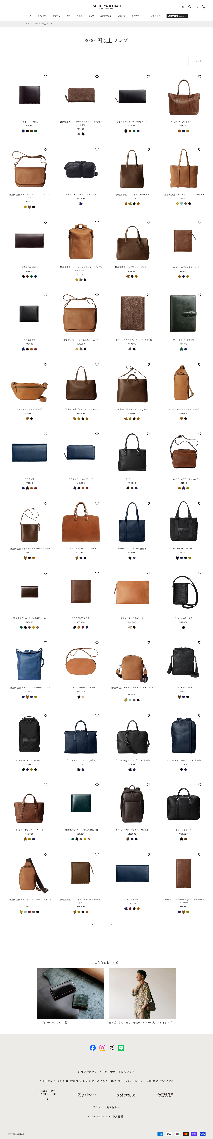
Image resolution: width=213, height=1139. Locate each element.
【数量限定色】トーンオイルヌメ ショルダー (81, 340)
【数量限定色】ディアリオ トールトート (132, 194)
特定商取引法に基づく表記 (99, 1081)
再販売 (79, 16)
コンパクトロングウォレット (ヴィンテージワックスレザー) (183, 901)
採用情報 (75, 1081)
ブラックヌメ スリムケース (132, 618)
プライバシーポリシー (131, 1081)
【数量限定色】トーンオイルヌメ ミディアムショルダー (29, 196)
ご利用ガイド (47, 1081)
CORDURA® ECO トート (183, 549)
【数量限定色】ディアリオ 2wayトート (132, 409)
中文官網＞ (119, 1116)
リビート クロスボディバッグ (29, 409)
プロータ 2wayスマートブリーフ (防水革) (132, 760)
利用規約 (152, 1081)
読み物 (91, 16)
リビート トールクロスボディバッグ (183, 409)
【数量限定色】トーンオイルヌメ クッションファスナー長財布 (81, 123)
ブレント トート (132, 479)
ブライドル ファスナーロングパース (132, 122)
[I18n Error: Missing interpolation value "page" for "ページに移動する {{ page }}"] (120, 924)
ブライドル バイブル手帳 (183, 340)
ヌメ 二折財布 (29, 340)
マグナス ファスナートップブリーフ (81, 549)
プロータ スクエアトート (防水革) (132, 549)
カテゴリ (57, 16)
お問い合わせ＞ (87, 1072)
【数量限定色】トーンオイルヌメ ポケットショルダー (132, 689)
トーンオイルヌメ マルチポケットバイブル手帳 (132, 340)
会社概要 (63, 1081)
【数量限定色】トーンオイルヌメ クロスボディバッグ (29, 901)
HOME (29, 24)
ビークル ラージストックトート (183, 122)
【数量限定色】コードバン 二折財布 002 (80, 830)
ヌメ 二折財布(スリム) (80, 618)
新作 (68, 16)
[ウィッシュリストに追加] (46, 77)
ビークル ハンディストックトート (29, 830)
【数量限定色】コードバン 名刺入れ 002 (29, 618)
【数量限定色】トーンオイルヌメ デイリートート (183, 194)
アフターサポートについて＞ (117, 1072)
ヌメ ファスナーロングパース (80, 479)
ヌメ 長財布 (29, 479)
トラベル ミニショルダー (183, 618)
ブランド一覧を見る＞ (106, 1107)
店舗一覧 (121, 16)
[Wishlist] (197, 7)
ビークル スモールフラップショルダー (183, 479)
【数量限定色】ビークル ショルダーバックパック (29, 687)
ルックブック (154, 16)
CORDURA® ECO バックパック (29, 760)
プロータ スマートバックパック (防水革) (184, 760)
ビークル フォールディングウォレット (183, 267)
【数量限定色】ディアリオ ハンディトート (132, 267)
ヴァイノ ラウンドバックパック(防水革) (132, 830)
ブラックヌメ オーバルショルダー (81, 687)
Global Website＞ (99, 1116)
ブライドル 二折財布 (29, 122)
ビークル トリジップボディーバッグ (81, 194)
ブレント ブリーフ (183, 830)
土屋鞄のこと (106, 16)
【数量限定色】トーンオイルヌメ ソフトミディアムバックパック (81, 269)
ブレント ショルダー (183, 687)
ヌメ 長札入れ (132, 899)
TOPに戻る (167, 1081)
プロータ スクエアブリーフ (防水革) (81, 760)
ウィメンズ (42, 16)
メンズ (28, 16)
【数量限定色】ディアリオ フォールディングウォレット (81, 901)
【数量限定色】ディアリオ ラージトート (81, 409)
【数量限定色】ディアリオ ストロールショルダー (29, 549)
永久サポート (137, 16)
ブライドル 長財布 (29, 267)
